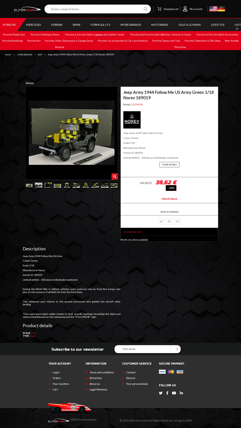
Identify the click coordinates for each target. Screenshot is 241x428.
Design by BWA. (183, 420)
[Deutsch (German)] (221, 9)
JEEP (40, 54)
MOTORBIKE (159, 24)
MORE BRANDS (130, 24)
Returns (130, 378)
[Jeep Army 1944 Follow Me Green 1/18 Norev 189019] (29, 185)
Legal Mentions (98, 389)
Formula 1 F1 (100, 24)
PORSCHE (9, 24)
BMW (76, 24)
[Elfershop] (29, 9)
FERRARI (56, 24)
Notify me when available (134, 239)
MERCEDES (33, 24)
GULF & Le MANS (190, 24)
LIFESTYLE (218, 24)
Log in (56, 372)
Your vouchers (61, 383)
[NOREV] (132, 127)
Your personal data (137, 383)
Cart (55, 389)
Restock (59, 47)
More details (169, 164)
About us (94, 383)
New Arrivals (232, 40)
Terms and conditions (101, 372)
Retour (30, 83)
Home (8, 54)
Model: (127, 104)
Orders (57, 378)
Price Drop (180, 47)
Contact (131, 372)
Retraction (95, 378)
